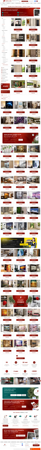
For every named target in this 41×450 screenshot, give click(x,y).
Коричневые (4, 19)
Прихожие (3, 75)
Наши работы (4, 81)
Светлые (4, 23)
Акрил (3, 35)
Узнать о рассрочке (25, 425)
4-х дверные (4, 55)
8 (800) (35, 443)
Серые (3, 20)
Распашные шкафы (5, 69)
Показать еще (20, 358)
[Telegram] (34, 1)
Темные (4, 21)
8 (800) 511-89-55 (6, 420)
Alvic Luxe (4, 33)
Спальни (3, 78)
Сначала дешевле (20, 17)
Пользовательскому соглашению (12, 246)
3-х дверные (4, 54)
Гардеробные (4, 72)
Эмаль (3, 34)
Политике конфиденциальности (6, 246)
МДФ (3, 31)
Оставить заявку (5, 425)
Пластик (4, 32)
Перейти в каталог (35, 425)
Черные (4, 22)
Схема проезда (27, 445)
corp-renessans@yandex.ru (36, 446)
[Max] (36, 1)
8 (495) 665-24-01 (31, 0)
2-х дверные (4, 53)
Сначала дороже (24, 17)
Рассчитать (18, 29)
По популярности (16, 17)
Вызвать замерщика (15, 425)
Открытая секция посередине (5, 62)
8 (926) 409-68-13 (6, 422)
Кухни (3, 67)
